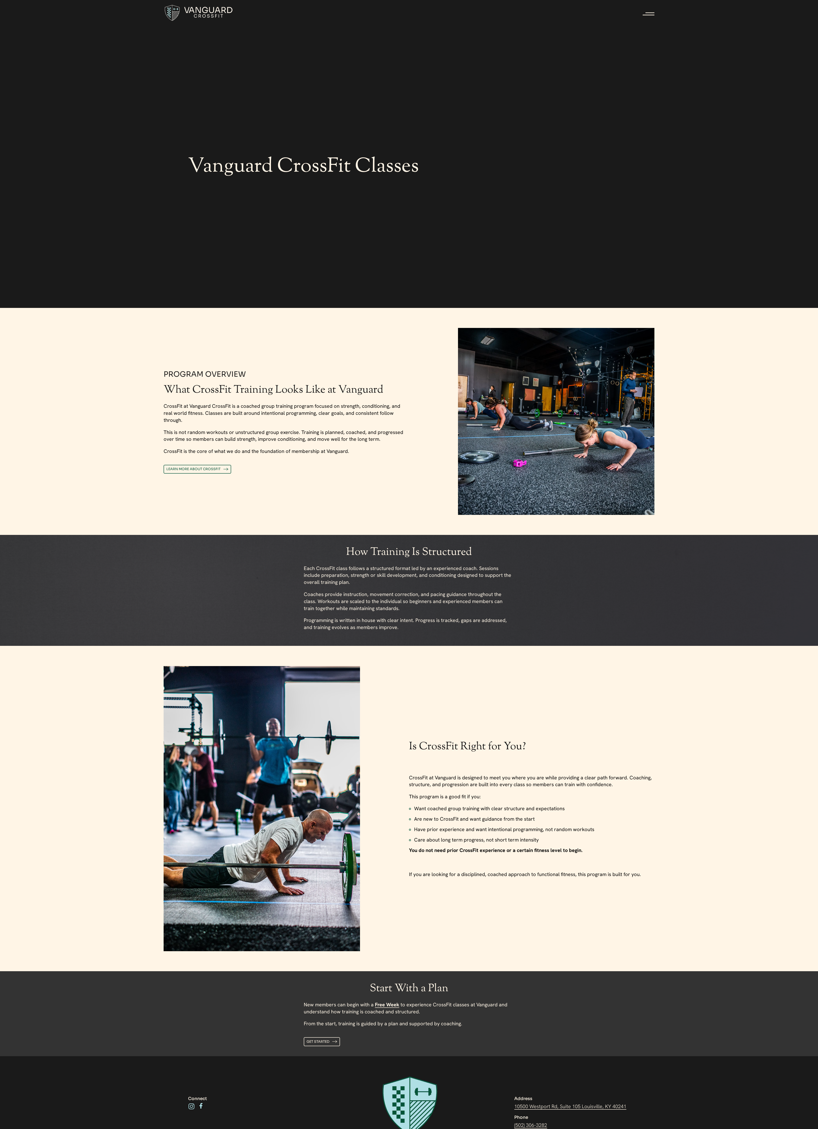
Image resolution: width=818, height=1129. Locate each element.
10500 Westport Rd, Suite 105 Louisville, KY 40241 (570, 1106)
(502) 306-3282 (530, 1125)
